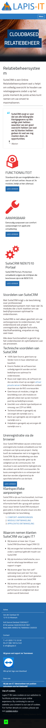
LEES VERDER (12, 189)
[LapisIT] (23, 7)
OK (6, 721)
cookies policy (12, 710)
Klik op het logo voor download (15, 671)
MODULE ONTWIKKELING (19, 520)
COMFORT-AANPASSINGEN (20, 517)
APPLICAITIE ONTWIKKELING (20, 523)
